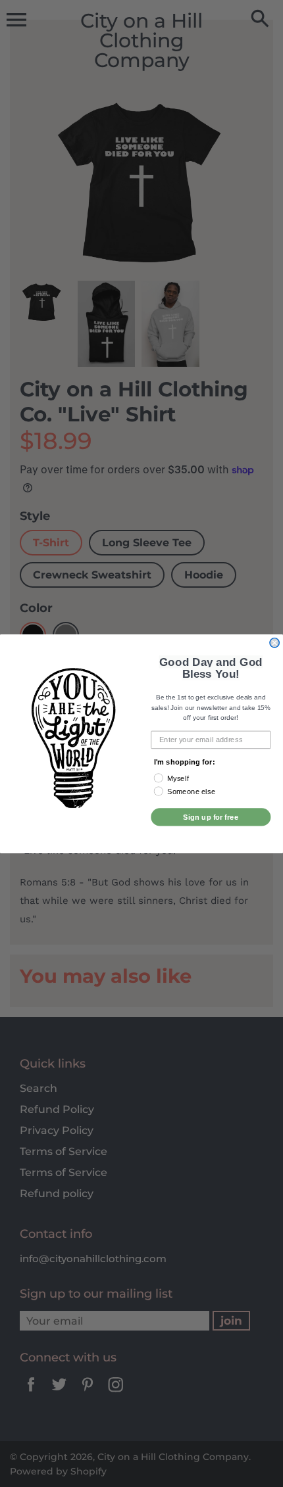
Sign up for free (210, 816)
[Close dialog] (274, 642)
